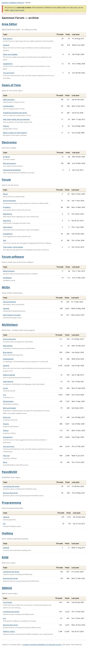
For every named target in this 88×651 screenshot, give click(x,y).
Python (6, 430)
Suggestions (8, 63)
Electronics (9, 142)
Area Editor (9, 24)
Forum (6, 179)
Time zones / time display (13, 247)
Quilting (7, 533)
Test (4, 240)
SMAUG (7, 588)
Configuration (8, 106)
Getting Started (9, 375)
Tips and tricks (8, 73)
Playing (6, 126)
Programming (11, 502)
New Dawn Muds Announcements (16, 119)
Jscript (5, 388)
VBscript (6, 455)
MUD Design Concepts (12, 315)
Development (8, 359)
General (6, 45)
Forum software (13, 256)
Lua (4, 394)
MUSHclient (10, 324)
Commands (7, 602)
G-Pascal (6, 156)
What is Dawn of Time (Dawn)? (15, 132)
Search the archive (17, 10)
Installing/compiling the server (15, 113)
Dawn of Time (11, 85)
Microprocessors (9, 163)
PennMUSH (9, 472)
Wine (5, 462)
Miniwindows (8, 401)
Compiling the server (11, 486)
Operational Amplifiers (12, 170)
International (8, 381)
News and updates (10, 54)
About (5, 194)
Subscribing (7, 227)
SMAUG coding (9, 631)
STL (4, 523)
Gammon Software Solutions (13, 2)
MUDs (6, 287)
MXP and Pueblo (9, 408)
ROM (5, 557)
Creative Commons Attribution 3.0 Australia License (42, 644)
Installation (7, 277)
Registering (7, 214)
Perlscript (6, 417)
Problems (7, 207)
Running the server (10, 493)
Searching (7, 220)
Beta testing (7, 345)
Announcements (9, 200)
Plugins (6, 424)
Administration (9, 99)
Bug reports (7, 38)
